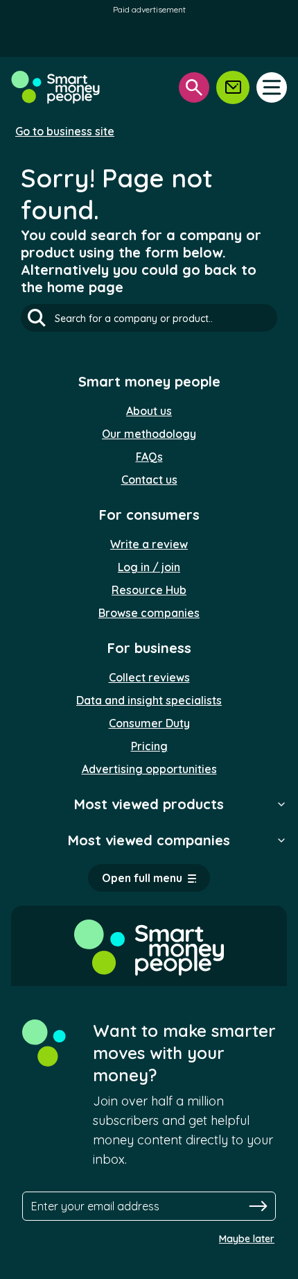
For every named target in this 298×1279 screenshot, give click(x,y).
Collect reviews (149, 677)
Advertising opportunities (149, 769)
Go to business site (64, 131)
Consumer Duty (149, 723)
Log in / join (149, 567)
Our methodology (149, 434)
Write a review (149, 544)
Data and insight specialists (149, 700)
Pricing (149, 746)
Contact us (149, 479)
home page (85, 287)
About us (149, 411)
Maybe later (246, 1239)
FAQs (149, 457)
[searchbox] (149, 318)
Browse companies (149, 613)
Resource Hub (149, 590)
